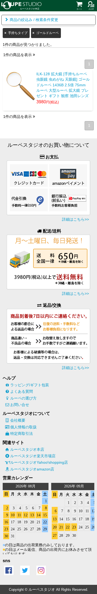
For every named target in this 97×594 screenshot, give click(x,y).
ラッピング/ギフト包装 (29, 385)
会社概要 (17, 420)
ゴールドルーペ (47, 33)
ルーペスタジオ (42, 589)
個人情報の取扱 (23, 427)
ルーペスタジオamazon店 (32, 469)
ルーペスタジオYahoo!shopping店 (39, 462)
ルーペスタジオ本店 (27, 449)
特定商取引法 (21, 433)
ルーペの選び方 (23, 398)
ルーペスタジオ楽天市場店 (33, 456)
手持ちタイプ (17, 33)
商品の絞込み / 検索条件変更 (34, 20)
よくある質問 (21, 391)
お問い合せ (19, 404)
